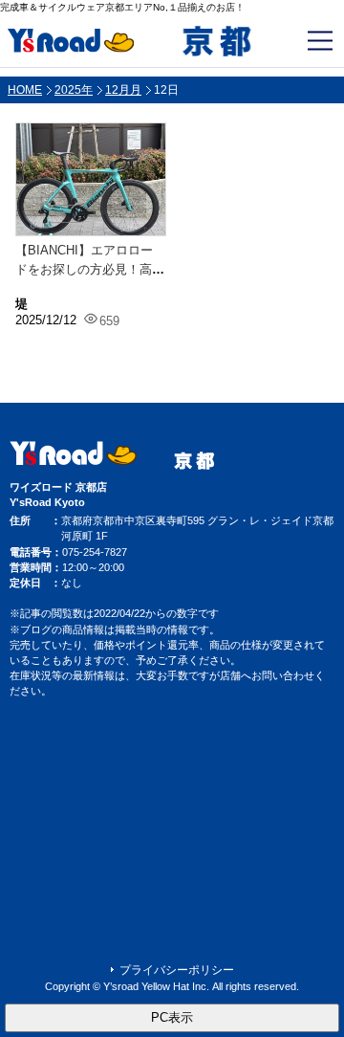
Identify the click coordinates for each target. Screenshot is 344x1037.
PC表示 (172, 1017)
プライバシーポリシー (176, 970)
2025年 (73, 90)
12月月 (123, 90)
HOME (25, 90)
